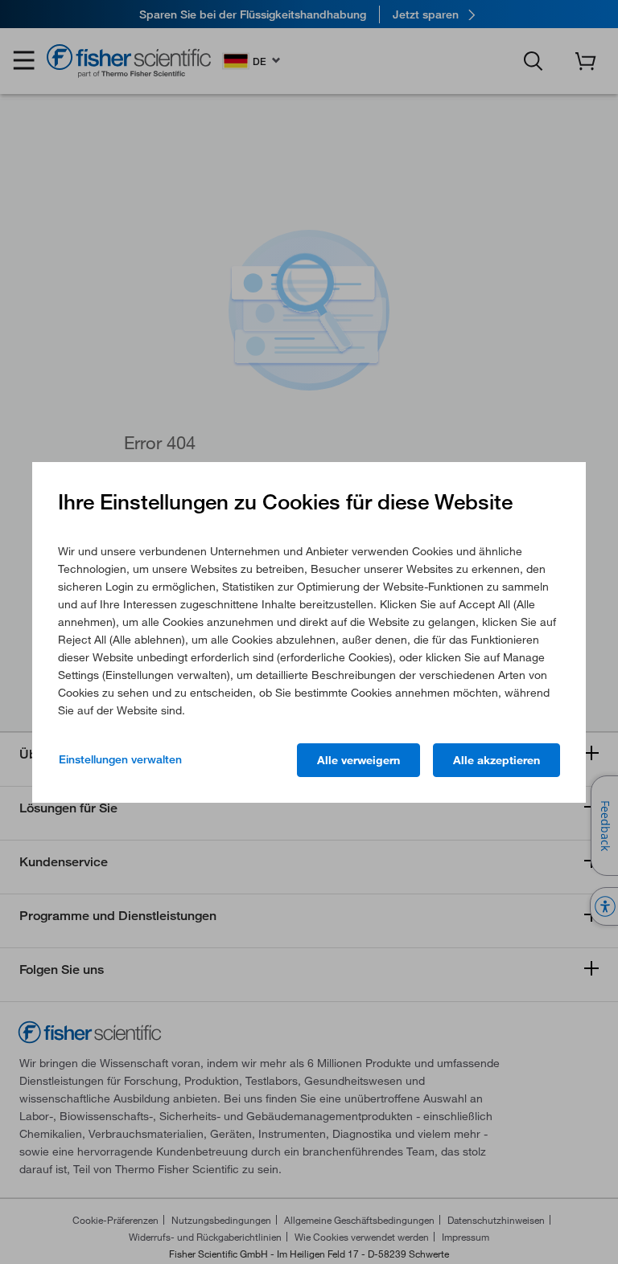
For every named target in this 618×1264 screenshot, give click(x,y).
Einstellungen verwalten (120, 759)
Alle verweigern (358, 760)
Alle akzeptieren (496, 760)
